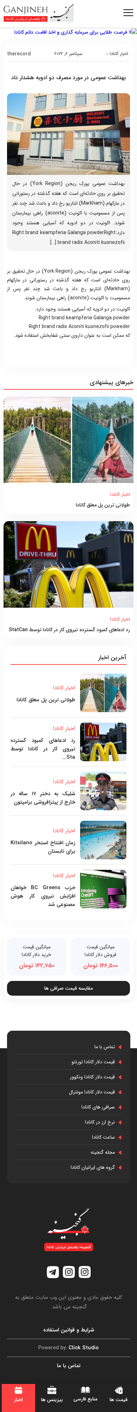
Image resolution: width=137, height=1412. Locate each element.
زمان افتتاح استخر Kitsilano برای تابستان (43, 847)
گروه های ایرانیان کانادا (93, 1167)
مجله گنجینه (103, 1152)
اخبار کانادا (119, 53)
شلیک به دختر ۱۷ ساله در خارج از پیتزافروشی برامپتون (43, 798)
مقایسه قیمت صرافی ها (68, 988)
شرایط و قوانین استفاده (68, 1330)
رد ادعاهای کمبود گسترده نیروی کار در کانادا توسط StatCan (69, 630)
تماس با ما (104, 1047)
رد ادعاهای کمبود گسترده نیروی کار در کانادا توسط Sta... (43, 749)
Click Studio (68, 1348)
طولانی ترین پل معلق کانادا (103, 505)
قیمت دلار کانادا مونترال (92, 1092)
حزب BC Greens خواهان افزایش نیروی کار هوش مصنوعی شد (43, 896)
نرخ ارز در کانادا (100, 1122)
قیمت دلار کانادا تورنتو (93, 1062)
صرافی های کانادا (98, 1107)
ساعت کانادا (103, 1137)
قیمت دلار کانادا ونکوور (92, 1077)
